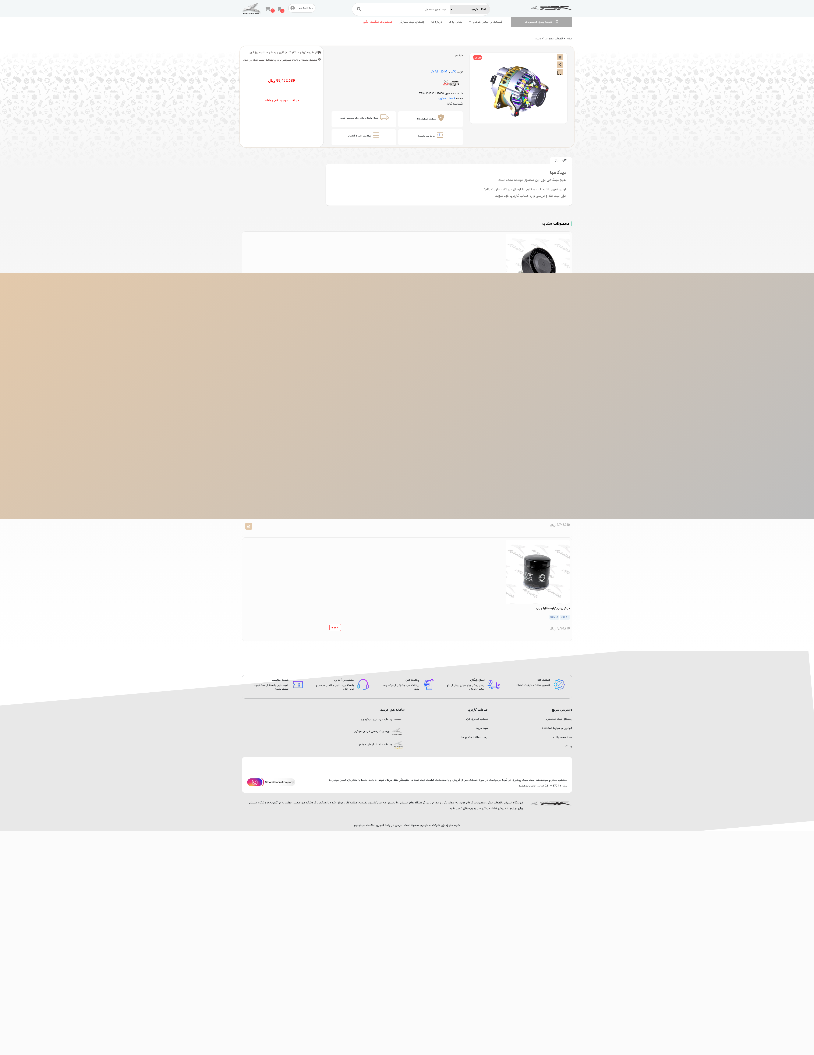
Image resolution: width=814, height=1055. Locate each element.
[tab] (561, 160)
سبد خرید (482, 728)
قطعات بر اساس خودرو (487, 22)
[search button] (359, 9)
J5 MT (444, 72)
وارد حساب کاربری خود (519, 196)
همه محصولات (562, 737)
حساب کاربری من (477, 719)
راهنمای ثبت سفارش (412, 22)
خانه (569, 39)
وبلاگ (568, 747)
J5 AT (435, 72)
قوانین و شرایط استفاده (557, 728)
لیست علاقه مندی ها (474, 737)
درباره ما (436, 22)
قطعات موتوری (554, 39)
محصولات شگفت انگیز (377, 22)
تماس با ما (455, 22)
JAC (453, 72)
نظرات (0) (561, 160)
